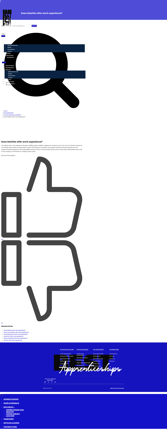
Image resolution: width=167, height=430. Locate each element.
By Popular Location (67, 349)
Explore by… (8, 43)
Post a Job (111, 356)
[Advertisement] (41, 128)
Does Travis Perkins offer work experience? (16, 332)
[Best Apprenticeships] (7, 32)
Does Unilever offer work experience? (14, 330)
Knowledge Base (96, 361)
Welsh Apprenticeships (65, 361)
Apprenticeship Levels (98, 358)
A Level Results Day (81, 367)
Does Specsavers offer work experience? (16, 334)
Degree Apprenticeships (82, 357)
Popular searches (82, 349)
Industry (9, 47)
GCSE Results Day (80, 365)
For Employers (10, 57)
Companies (8, 53)
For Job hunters (98, 349)
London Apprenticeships (65, 353)
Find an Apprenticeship (98, 353)
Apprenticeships (9, 39)
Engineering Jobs (80, 360)
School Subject (11, 49)
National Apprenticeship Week (83, 362)
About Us (112, 388)
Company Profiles (97, 366)
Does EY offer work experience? (13, 340)
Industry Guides (96, 363)
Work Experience (9, 41)
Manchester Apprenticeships (66, 356)
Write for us (112, 358)
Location (9, 51)
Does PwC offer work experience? (13, 336)
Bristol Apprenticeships (65, 358)
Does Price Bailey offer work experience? (15, 338)
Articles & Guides (9, 55)
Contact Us (112, 361)
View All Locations (64, 363)
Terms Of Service (119, 388)
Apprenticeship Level (12, 45)
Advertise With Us (113, 353)
